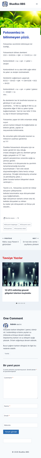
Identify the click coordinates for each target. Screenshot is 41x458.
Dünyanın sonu (25, 224)
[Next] (35, 282)
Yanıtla (7, 353)
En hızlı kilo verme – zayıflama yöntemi (31, 241)
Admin (13, 324)
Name (7, 406)
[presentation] (20, 274)
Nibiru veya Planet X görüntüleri (10, 241)
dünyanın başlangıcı (11, 224)
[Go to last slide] (5, 282)
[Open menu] (37, 3)
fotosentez (8, 228)
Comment (8, 378)
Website (7, 425)
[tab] (16, 303)
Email (7, 416)
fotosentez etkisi (20, 228)
